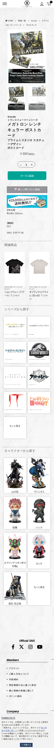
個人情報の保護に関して (21, 690)
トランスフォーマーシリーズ (13, 287)
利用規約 (13, 679)
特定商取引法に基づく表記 (22, 685)
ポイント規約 (15, 696)
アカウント (14, 668)
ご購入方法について (19, 673)
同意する (27, 744)
